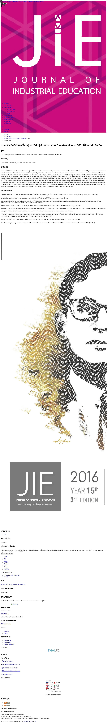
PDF (5, 534)
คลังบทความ (7, 136)
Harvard (6, 563)
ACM (5, 556)
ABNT (5, 561)
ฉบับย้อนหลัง (7, 123)
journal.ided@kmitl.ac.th (29, 721)
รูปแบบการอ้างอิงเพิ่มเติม (7, 553)
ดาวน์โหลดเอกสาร (9, 119)
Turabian (6, 568)
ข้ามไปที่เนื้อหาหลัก (6, 1)
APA (5, 559)
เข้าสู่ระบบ (6, 131)
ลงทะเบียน (6, 129)
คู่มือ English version (7, 674)
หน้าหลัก (6, 103)
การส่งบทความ (8, 115)
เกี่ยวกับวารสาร (8, 107)
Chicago (6, 562)
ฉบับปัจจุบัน (7, 121)
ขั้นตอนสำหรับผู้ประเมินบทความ (11, 664)
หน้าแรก (6, 134)
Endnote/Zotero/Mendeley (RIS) (12, 575)
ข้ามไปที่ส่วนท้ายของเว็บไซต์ (35, 1)
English (6, 633)
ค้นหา (2, 126)
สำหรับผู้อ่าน (7, 640)
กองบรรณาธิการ (11, 111)
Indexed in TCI (4, 613)
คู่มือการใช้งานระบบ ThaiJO (9, 667)
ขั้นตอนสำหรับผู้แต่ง (7, 661)
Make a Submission (5, 623)
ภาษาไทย (6, 631)
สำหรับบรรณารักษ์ (9, 644)
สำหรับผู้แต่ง (7, 642)
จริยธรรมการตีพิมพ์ (9, 117)
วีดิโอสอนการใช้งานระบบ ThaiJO (11, 671)
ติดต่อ (8, 113)
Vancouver (6, 569)
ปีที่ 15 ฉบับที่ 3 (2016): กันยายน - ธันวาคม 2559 (16, 138)
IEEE (5, 565)
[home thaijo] (53, 651)
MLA (5, 566)
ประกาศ (9, 105)
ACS (5, 558)
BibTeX (6, 576)
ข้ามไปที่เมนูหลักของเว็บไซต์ (19, 1)
